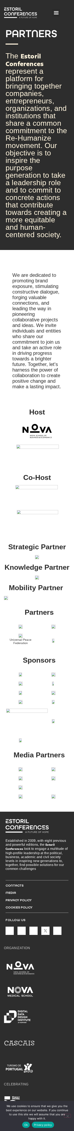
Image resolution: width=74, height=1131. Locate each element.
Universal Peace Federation (20, 641)
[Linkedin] (10, 931)
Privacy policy (43, 1124)
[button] (56, 13)
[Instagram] (21, 931)
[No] (67, 1116)
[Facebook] (33, 931)
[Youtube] (57, 931)
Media (11, 893)
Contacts (14, 885)
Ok (26, 1124)
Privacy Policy (19, 900)
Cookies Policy (19, 907)
